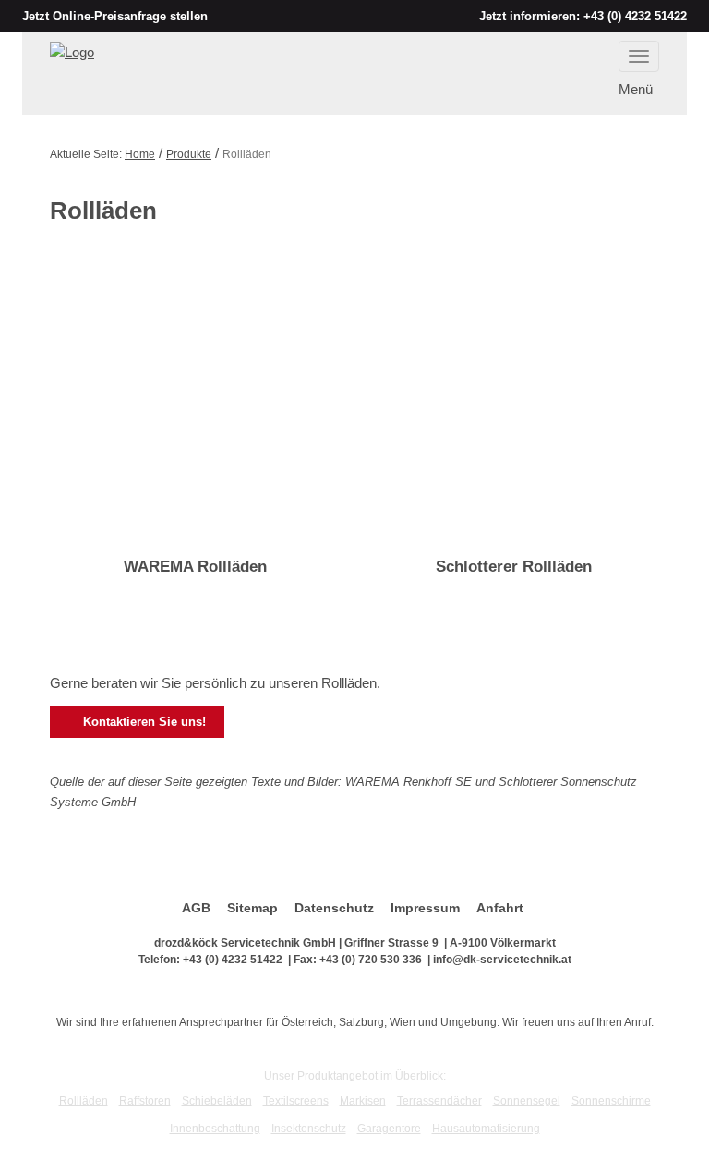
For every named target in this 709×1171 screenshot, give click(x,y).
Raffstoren (145, 1100)
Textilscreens (296, 1100)
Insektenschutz (308, 1128)
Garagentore (389, 1128)
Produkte (188, 154)
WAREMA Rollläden (195, 566)
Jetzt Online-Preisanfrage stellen (115, 16)
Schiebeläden (217, 1100)
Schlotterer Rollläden (514, 566)
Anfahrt (499, 907)
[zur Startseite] (72, 51)
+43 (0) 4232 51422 (635, 16)
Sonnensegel (526, 1100)
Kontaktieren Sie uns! (136, 722)
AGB (196, 907)
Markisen (363, 1100)
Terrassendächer (439, 1100)
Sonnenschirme (611, 1100)
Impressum (425, 907)
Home (140, 154)
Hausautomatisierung (486, 1128)
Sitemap (252, 907)
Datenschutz (334, 907)
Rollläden (83, 1100)
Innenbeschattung (215, 1128)
